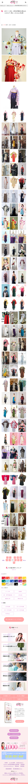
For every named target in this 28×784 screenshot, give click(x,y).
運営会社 (17, 766)
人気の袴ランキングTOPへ (14, 619)
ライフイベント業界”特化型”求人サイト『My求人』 (14, 774)
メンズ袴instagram (14, 734)
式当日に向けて (19, 762)
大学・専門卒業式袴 (7, 595)
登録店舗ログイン (18, 768)
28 (14, 562)
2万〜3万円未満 (7, 610)
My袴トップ (7, 695)
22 (7, 560)
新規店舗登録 (9, 768)
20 (17, 557)
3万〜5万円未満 (20, 610)
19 (15, 557)
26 (18, 560)
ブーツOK (7, 591)
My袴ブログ (20, 699)
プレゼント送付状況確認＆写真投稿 (11, 764)
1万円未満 (7, 606)
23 (9, 560)
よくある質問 (12, 762)
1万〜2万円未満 (20, 606)
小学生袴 (20, 595)
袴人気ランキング (6, 699)
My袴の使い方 (20, 721)
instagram (14, 730)
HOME (6, 762)
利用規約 (23, 764)
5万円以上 (7, 613)
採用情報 (22, 766)
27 (21, 560)
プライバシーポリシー (9, 766)
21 (20, 557)
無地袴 (20, 591)
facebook (14, 737)
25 (15, 560)
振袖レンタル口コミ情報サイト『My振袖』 (14, 773)
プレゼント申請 (20, 695)
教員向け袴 (7, 598)
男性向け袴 (20, 598)
